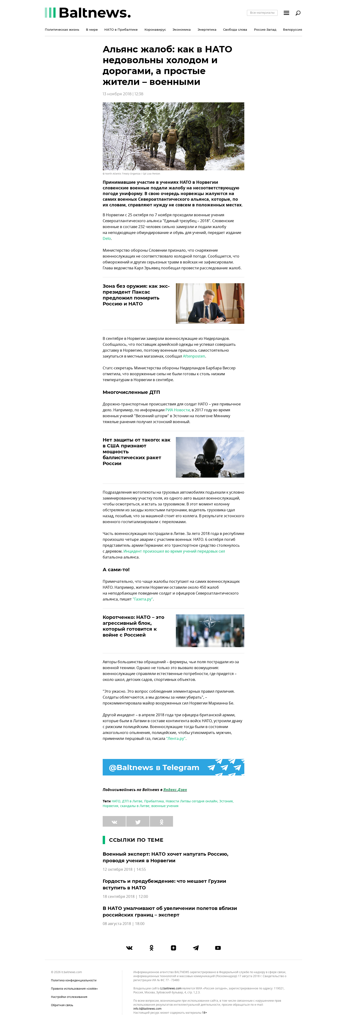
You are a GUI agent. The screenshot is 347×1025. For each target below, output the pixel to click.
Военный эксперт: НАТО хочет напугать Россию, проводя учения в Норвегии (165, 857)
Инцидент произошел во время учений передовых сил (174, 551)
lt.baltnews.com (171, 989)
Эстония (226, 801)
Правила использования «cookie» (74, 989)
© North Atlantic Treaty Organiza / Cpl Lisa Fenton (131, 173)
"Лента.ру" (176, 739)
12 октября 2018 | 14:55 (124, 869)
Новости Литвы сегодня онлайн (191, 801)
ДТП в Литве (132, 801)
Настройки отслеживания (69, 997)
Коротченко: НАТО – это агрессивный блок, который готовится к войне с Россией (133, 626)
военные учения (164, 806)
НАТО (116, 801)
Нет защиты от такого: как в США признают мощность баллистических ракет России (136, 451)
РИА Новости (177, 410)
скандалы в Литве (134, 806)
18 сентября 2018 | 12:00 (125, 897)
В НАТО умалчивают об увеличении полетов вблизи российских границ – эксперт (170, 911)
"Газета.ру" (143, 599)
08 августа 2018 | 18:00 (123, 924)
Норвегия (110, 806)
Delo (107, 239)
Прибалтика (154, 801)
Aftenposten (194, 356)
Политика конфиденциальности (74, 980)
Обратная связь (62, 1005)
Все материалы (262, 12)
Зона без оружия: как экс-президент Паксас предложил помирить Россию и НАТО (136, 295)
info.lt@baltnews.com (147, 1009)
